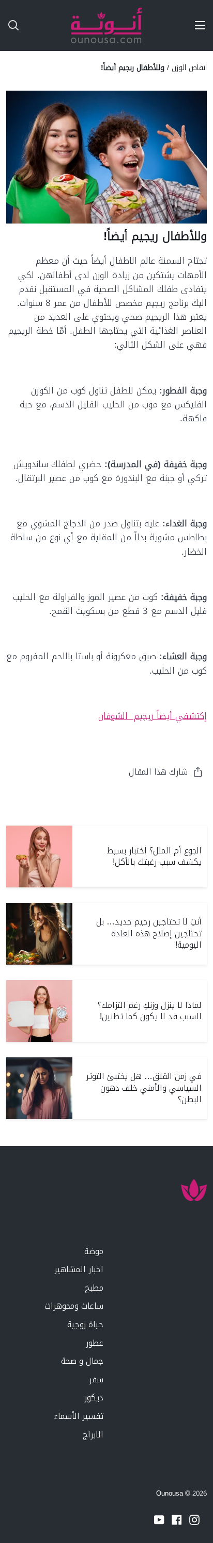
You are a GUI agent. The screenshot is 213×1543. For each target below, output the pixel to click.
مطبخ (94, 1288)
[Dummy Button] (56, 25)
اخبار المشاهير (78, 1269)
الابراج (93, 1435)
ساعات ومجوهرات (73, 1306)
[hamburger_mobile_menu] (196, 25)
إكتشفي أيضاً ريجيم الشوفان (152, 716)
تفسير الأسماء (78, 1416)
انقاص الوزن (189, 67)
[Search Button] (9, 25)
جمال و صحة (82, 1361)
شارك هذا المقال (158, 772)
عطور (94, 1343)
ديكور (93, 1397)
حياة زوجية (85, 1324)
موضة (93, 1251)
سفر (96, 1379)
